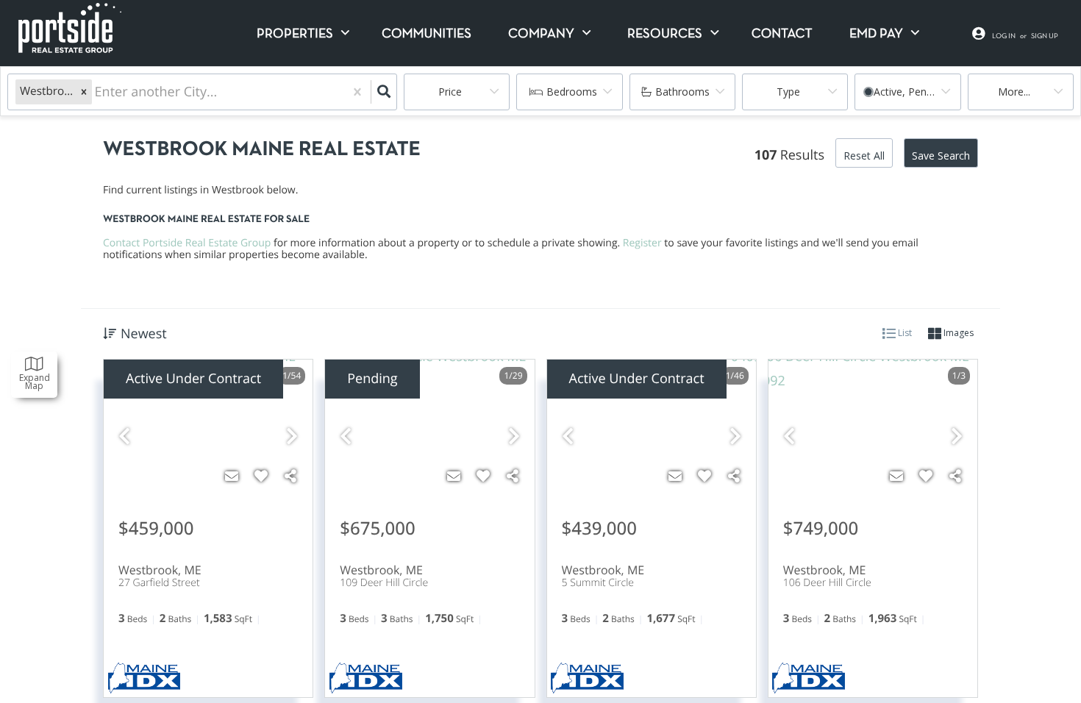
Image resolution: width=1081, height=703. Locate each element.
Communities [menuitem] (426, 34)
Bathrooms (682, 92)
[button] (84, 91)
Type (788, 92)
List (904, 332)
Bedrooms (571, 92)
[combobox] (97, 92)
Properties (295, 34)
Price (450, 92)
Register (642, 243)
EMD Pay (876, 34)
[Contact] (231, 475)
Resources (664, 34)
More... (1014, 92)
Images (957, 332)
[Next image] (292, 436)
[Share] (290, 475)
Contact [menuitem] (782, 34)
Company (541, 34)
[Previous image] (124, 436)
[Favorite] (261, 475)
